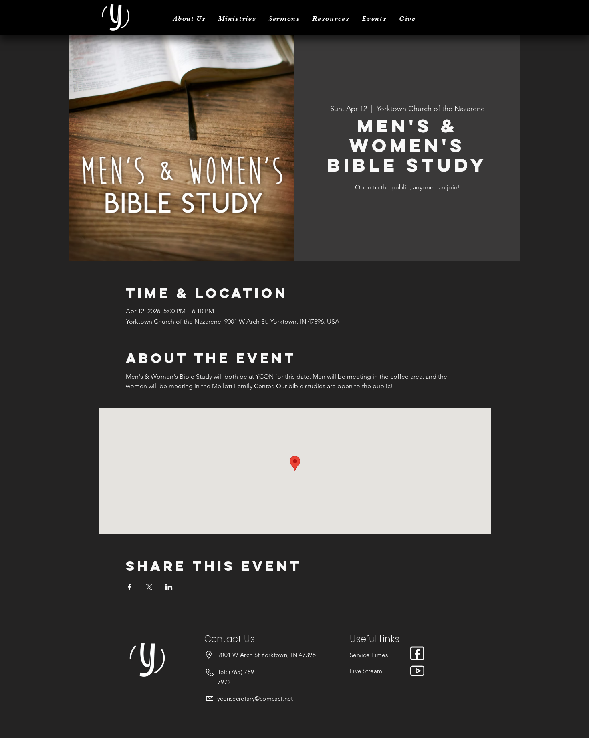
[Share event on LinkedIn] (169, 587)
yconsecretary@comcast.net (255, 698)
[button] (189, 18)
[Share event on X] (149, 587)
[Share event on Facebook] (129, 587)
